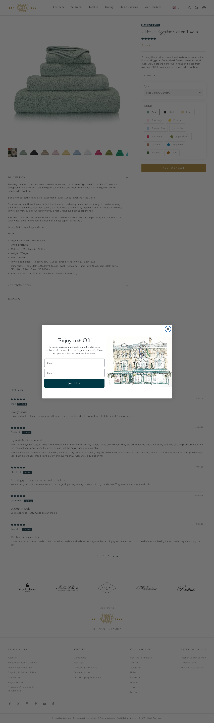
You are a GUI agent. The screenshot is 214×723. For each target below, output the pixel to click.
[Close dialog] (168, 329)
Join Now (74, 383)
